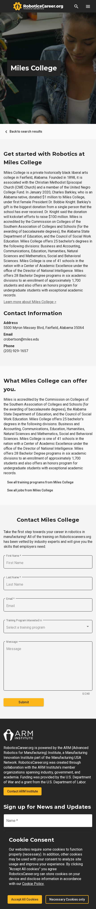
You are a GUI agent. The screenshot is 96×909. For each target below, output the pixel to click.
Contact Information (33, 313)
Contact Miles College (48, 520)
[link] (40, 482)
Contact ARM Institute (22, 791)
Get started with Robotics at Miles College (44, 158)
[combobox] (48, 628)
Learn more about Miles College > (30, 302)
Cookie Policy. (33, 884)
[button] (76, 6)
